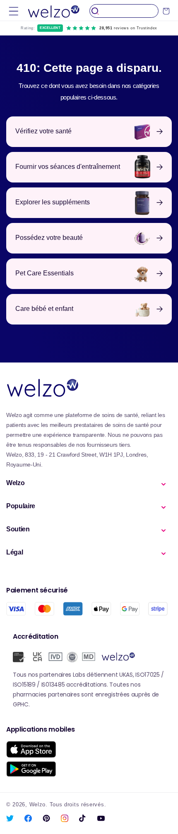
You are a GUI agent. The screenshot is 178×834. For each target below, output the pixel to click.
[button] (13, 11)
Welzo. (38, 805)
